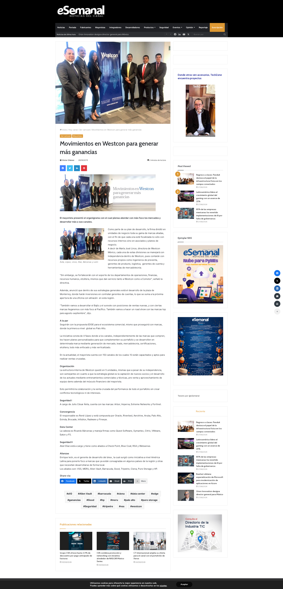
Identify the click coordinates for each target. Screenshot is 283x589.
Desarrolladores (132, 27)
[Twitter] (70, 168)
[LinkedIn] (77, 168)
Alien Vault (85, 493)
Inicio (64, 130)
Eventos (176, 27)
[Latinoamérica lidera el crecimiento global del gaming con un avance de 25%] (186, 196)
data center (138, 493)
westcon (137, 506)
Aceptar (184, 584)
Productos (149, 27)
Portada (72, 27)
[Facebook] (63, 168)
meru (115, 499)
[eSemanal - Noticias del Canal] (82, 11)
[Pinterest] (84, 168)
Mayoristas (100, 27)
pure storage (150, 499)
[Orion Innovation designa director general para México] (186, 495)
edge (155, 493)
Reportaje (203, 27)
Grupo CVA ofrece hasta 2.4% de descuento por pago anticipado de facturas (76, 556)
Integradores (115, 27)
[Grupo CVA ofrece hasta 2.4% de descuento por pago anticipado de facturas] (76, 541)
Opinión (189, 27)
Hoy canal (73, 130)
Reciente (200, 411)
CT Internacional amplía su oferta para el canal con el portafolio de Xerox (149, 556)
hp (103, 499)
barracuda (105, 493)
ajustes (163, 585)
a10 (70, 493)
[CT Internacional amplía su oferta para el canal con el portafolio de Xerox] (150, 541)
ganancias (75, 499)
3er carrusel (84, 130)
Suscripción (217, 27)
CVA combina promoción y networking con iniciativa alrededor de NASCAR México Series (110, 557)
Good (91, 499)
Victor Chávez (68, 160)
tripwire (108, 506)
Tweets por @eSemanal (188, 396)
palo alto (130, 499)
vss (122, 506)
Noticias (61, 27)
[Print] (277, 304)
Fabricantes (85, 27)
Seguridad (164, 27)
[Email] (277, 296)
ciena (121, 493)
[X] (188, 34)
